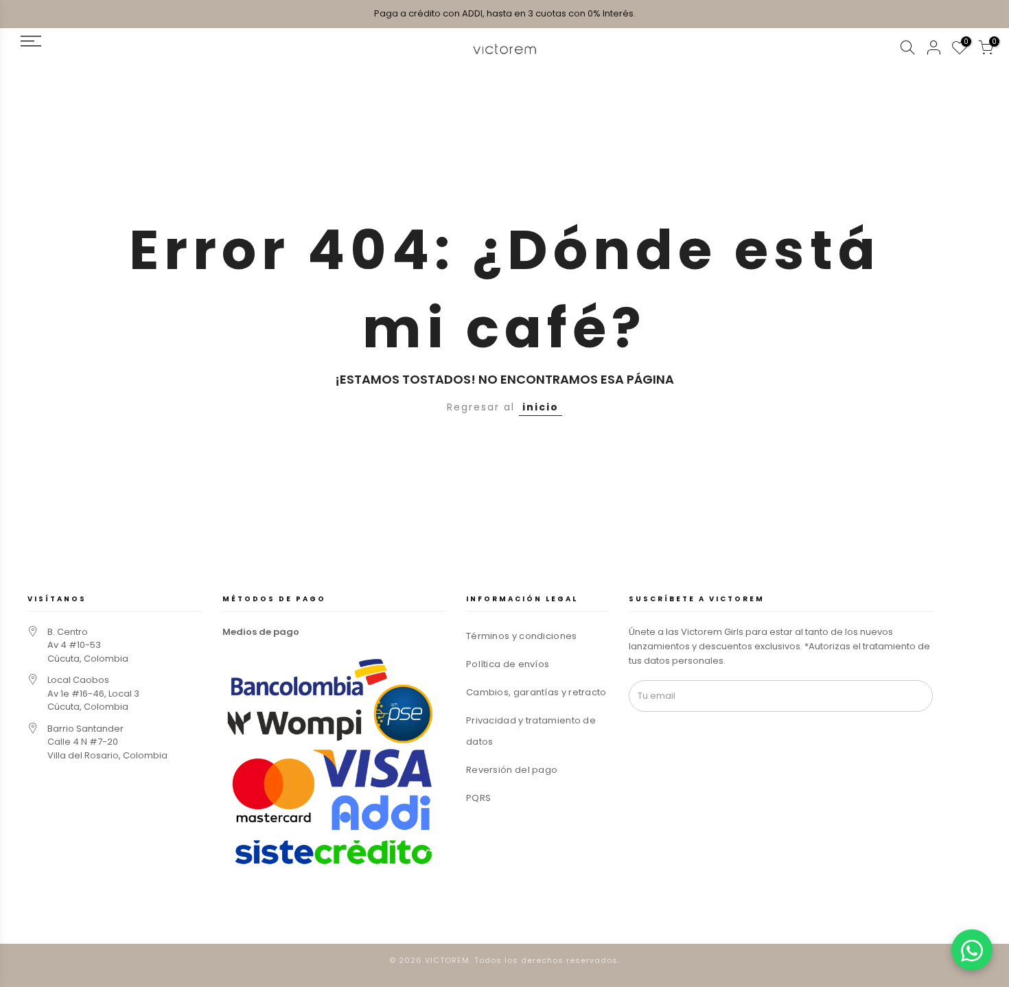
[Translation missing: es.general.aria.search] (907, 50)
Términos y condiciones (521, 635)
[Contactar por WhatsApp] (972, 950)
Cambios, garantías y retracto (536, 692)
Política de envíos (507, 664)
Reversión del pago (511, 769)
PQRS (478, 797)
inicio (540, 407)
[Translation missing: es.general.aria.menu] (126, 41)
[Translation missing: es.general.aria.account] (933, 50)
